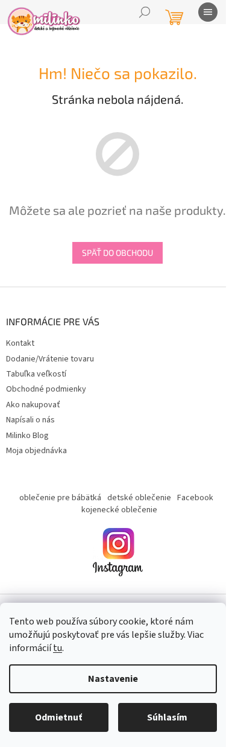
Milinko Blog (27, 436)
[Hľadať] (145, 12)
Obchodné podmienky (46, 389)
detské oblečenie (139, 498)
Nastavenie (113, 678)
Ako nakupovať (33, 405)
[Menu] (208, 12)
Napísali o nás (30, 420)
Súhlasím (167, 717)
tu (57, 648)
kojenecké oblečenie (119, 510)
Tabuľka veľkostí (36, 374)
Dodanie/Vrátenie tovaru (50, 359)
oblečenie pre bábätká (60, 498)
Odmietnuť (58, 717)
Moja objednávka (36, 451)
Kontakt (20, 343)
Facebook (195, 498)
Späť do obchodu (117, 252)
